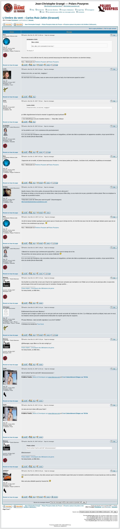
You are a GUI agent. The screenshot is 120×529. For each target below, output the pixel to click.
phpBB (56, 524)
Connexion (81, 12)
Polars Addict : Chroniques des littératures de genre (37, 288)
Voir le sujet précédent (96, 28)
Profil (42, 12)
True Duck (40, 324)
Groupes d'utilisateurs (67, 10)
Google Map (80, 10)
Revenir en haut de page (10, 65)
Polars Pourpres (54, 62)
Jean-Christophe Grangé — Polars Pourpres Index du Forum (43, 24)
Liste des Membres (52, 10)
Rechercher (40, 10)
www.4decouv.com (54, 377)
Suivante (31, 20)
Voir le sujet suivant (110, 28)
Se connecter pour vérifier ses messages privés (61, 12)
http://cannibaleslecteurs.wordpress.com (34, 202)
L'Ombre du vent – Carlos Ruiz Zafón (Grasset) (31, 17)
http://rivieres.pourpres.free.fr (53, 6)
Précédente (14, 20)
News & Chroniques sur (40, 377)
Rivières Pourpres (41, 62)
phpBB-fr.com (63, 526)
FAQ (33, 10)
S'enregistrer (90, 10)
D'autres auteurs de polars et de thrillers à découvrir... (80, 24)
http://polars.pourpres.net (71, 6)
